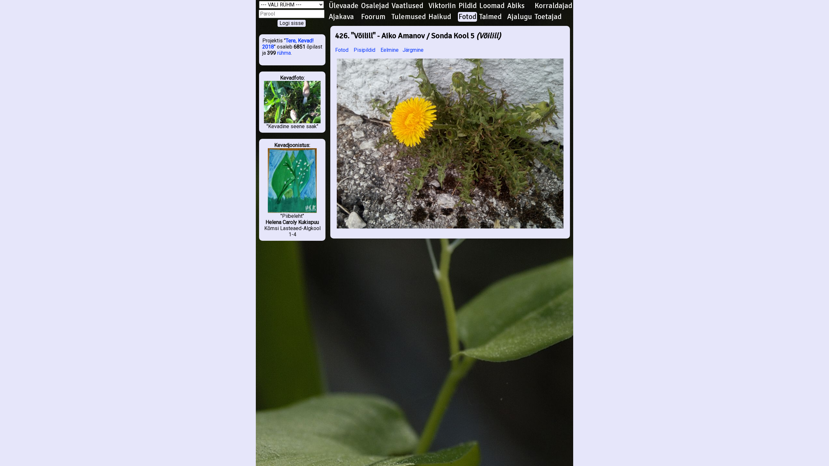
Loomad (492, 5)
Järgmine (413, 50)
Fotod (467, 16)
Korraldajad (553, 5)
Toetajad (548, 16)
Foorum (373, 16)
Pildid (468, 5)
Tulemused (409, 16)
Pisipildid (364, 50)
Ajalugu (519, 16)
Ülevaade (343, 5)
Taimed (490, 16)
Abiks (516, 5)
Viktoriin (442, 5)
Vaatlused (407, 5)
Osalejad (375, 5)
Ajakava (341, 16)
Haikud (439, 16)
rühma (284, 53)
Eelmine (389, 50)
